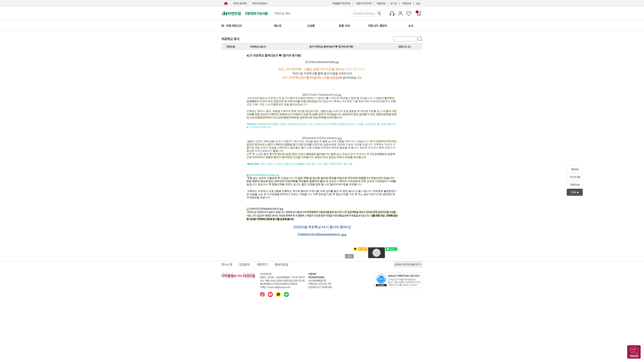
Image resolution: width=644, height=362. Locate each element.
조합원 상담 (575, 184)
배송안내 (574, 169)
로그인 (393, 3)
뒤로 (349, 256)
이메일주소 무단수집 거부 (319, 283)
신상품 (311, 25)
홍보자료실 (281, 264)
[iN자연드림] (225, 3)
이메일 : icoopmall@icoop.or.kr (275, 287)
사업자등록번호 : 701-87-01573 (290, 277)
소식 (410, 25)
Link (418, 3)
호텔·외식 (344, 25)
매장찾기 (262, 264)
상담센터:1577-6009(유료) (320, 287)
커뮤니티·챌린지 (377, 25)
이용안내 (406, 3)
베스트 (278, 25)
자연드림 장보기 (260, 3)
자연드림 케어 (240, 3)
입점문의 (244, 264)
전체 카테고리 (234, 25)
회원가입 (381, 3)
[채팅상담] (634, 352)
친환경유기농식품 (256, 13)
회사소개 (226, 264)
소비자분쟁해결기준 (317, 280)
